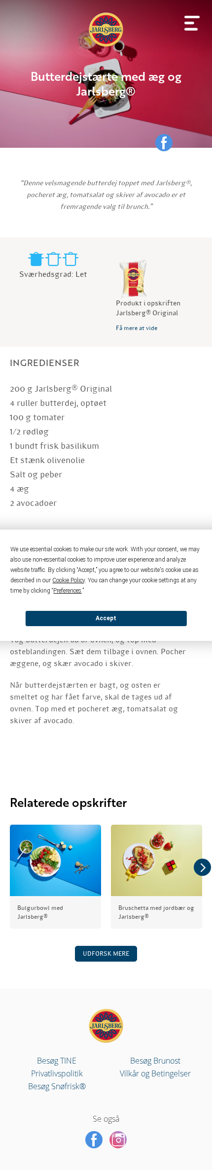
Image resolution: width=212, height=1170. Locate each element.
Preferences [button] (67, 590)
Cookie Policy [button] (68, 580)
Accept (106, 618)
